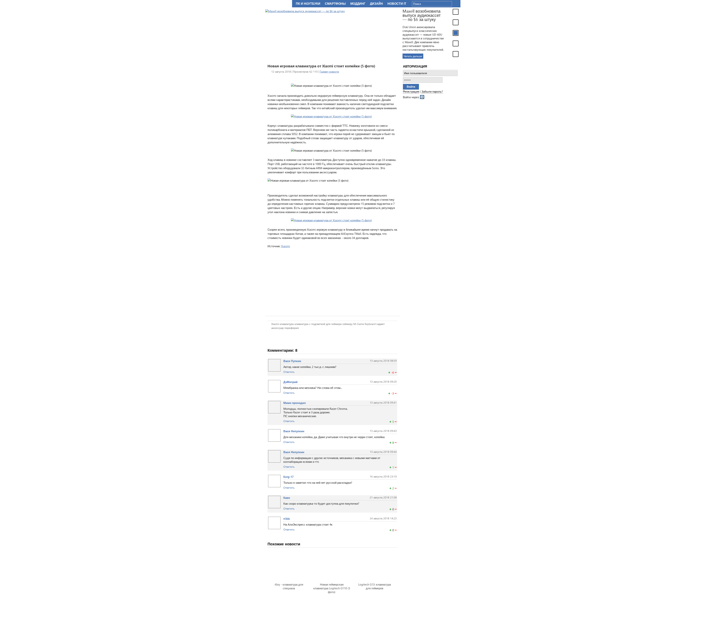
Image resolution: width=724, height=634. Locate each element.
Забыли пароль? (432, 91)
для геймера (334, 324)
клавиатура (287, 324)
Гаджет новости (329, 71)
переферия (292, 328)
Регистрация (411, 91)
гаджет (380, 324)
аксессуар (277, 328)
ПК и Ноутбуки (308, 3)
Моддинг (357, 3)
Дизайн (376, 3)
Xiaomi (285, 246)
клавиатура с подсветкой (310, 324)
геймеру (347, 324)
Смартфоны (335, 3)
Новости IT (396, 3)
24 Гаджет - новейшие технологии (278, 3)
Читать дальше (413, 56)
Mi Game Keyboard (364, 324)
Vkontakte (422, 96)
